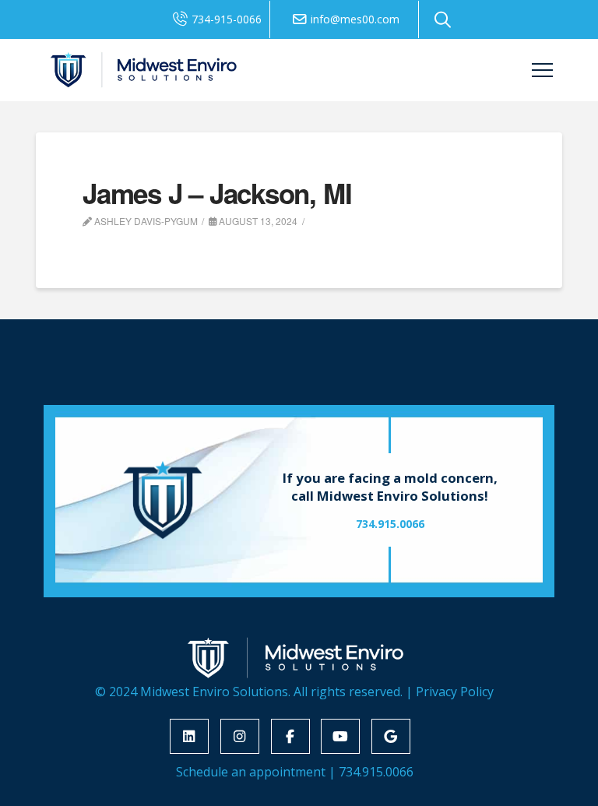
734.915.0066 (376, 771)
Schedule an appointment (250, 771)
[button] (443, 19)
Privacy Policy (455, 691)
